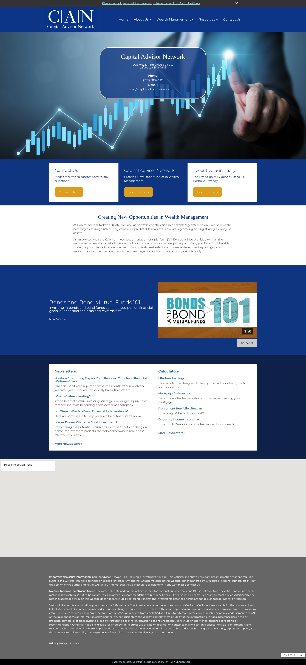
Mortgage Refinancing (174, 393)
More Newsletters (69, 443)
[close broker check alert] (236, 3)
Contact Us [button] (67, 192)
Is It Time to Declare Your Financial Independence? (92, 411)
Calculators (168, 371)
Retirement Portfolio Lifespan (180, 408)
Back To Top (291, 655)
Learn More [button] (137, 192)
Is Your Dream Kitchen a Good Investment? (86, 422)
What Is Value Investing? (73, 396)
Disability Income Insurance (178, 419)
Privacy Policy (58, 643)
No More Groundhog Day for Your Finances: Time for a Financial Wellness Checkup (101, 380)
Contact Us (232, 19)
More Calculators (171, 433)
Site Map (75, 643)
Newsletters (65, 371)
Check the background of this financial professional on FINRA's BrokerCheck (151, 3)
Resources (207, 19)
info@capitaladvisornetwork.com (153, 89)
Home (124, 19)
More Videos (58, 319)
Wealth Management (174, 19)
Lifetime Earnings (171, 378)
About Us (141, 19)
